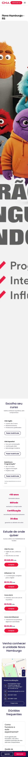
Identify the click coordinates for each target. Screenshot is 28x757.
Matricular (20, 754)
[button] (14, 666)
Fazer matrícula (12, 433)
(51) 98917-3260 (12, 698)
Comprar (11, 565)
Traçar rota (14, 703)
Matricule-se (16, 3)
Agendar (7, 754)
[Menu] (24, 2)
